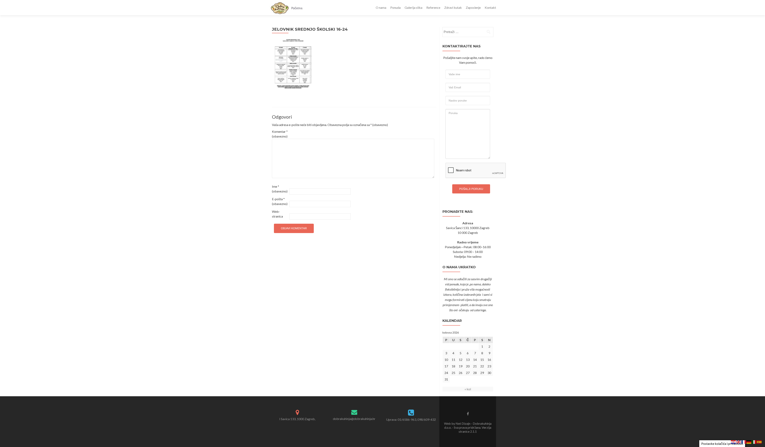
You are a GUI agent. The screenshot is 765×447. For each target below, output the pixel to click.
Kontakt (490, 7)
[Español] (759, 441)
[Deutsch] (749, 441)
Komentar (280, 134)
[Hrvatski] (733, 441)
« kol (468, 389)
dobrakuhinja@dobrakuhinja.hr (354, 419)
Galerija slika (413, 7)
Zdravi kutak (453, 7)
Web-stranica (277, 214)
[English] (738, 441)
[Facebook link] (468, 413)
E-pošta (279, 201)
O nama (381, 7)
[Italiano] (754, 441)
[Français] (743, 441)
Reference (433, 7)
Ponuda (395, 7)
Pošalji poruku (471, 188)
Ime (279, 188)
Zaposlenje (473, 7)
